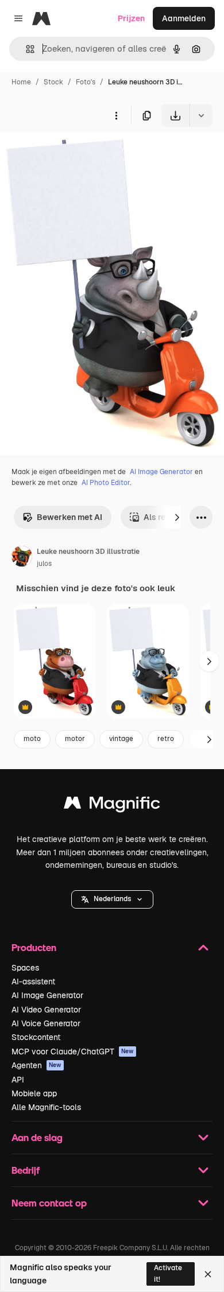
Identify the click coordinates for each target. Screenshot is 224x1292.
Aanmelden (184, 18)
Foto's (85, 82)
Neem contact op (49, 1203)
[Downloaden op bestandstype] (201, 115)
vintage (121, 738)
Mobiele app (34, 1093)
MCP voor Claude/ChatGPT (72, 1051)
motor (75, 738)
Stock (53, 82)
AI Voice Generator (45, 1023)
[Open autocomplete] (25, 49)
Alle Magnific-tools (46, 1107)
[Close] (208, 1274)
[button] (112, 899)
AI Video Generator (46, 1009)
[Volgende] (177, 517)
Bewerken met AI (69, 517)
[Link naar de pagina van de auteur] (21, 558)
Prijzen (131, 18)
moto (32, 738)
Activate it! (168, 1273)
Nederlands (112, 898)
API (17, 1079)
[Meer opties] (116, 115)
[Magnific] (112, 805)
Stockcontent (35, 1037)
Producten (33, 947)
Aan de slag (37, 1137)
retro (165, 738)
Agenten (36, 1065)
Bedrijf (25, 1170)
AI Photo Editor (106, 482)
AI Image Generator (161, 471)
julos (44, 563)
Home (21, 82)
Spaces (25, 968)
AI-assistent (33, 981)
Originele (75, 153)
